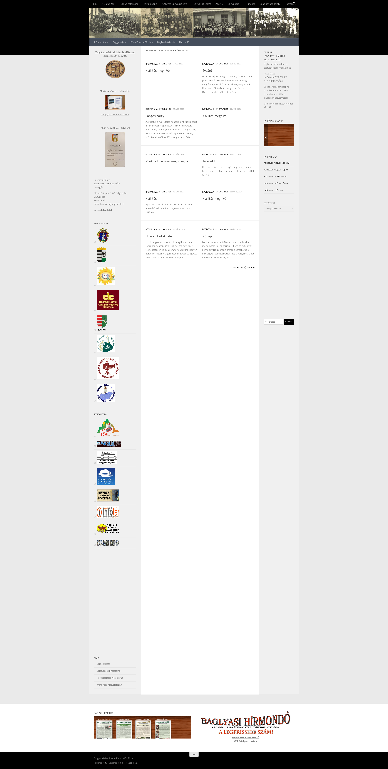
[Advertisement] (103, 601)
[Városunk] (100, 261)
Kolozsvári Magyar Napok (276, 169)
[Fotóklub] (106, 378)
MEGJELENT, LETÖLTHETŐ (245, 737)
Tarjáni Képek (270, 156)
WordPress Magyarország (109, 685)
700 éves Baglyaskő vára (174, 4)
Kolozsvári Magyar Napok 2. (277, 163)
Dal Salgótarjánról (129, 4)
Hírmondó (250, 4)
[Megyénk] (102, 242)
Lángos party (155, 115)
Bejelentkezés (103, 664)
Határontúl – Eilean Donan (276, 183)
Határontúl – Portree (274, 190)
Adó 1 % (219, 4)
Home (95, 4)
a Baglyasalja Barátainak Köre (115, 114)
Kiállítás (151, 198)
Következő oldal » (244, 267)
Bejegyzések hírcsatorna (108, 671)
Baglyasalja (233, 4)
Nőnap (207, 236)
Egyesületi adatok (103, 210)
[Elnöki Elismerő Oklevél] (115, 166)
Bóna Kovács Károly (270, 4)
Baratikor (167, 63)
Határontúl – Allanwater (275, 176)
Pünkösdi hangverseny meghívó (168, 161)
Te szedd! (209, 161)
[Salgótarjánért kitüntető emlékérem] (115, 77)
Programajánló (150, 4)
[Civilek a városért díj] (115, 108)
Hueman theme (132, 762)
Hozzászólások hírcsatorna (110, 678)
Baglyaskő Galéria (202, 4)
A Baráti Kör (108, 4)
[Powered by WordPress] (106, 763)
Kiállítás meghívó (158, 70)
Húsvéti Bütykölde (159, 236)
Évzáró (207, 70)
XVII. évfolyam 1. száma (245, 741)
